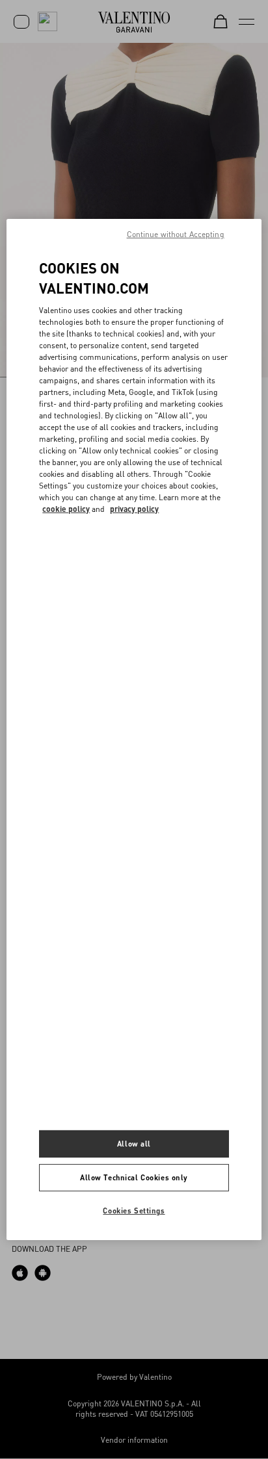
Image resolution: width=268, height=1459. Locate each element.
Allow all (134, 1143)
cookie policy (66, 509)
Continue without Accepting (175, 234)
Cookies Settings (134, 1210)
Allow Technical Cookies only (134, 1177)
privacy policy (134, 509)
